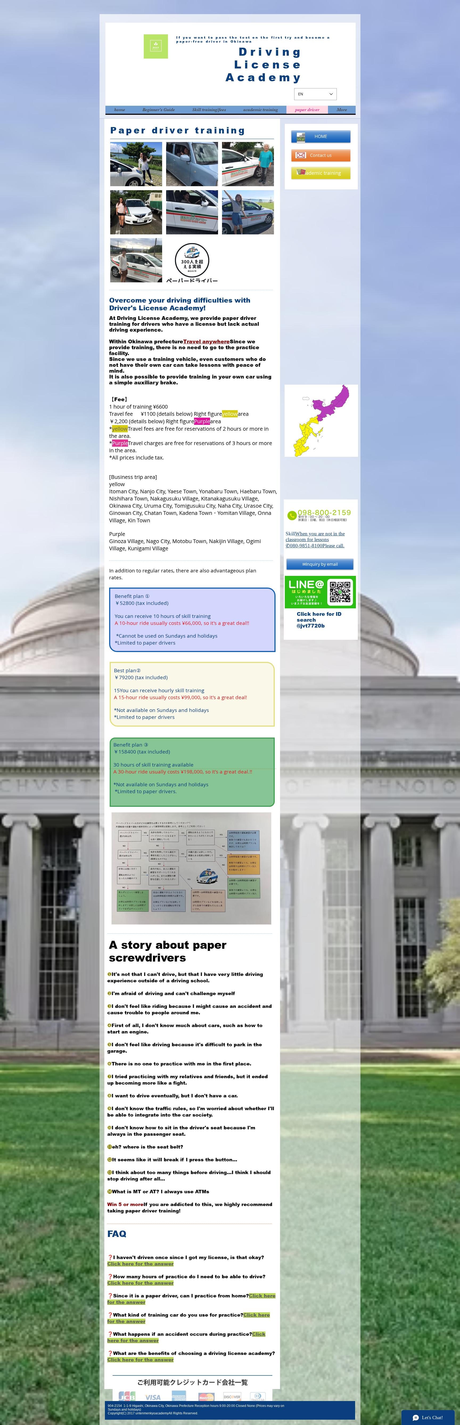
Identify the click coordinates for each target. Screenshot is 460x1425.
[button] (136, 164)
